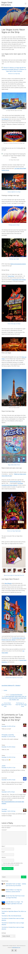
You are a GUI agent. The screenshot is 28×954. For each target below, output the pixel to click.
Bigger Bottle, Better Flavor (14, 464)
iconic (23, 696)
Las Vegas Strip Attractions (16, 694)
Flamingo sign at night (14, 259)
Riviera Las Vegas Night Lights (14, 531)
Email (3, 852)
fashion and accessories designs (18, 264)
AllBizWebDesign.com (16, 947)
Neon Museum (8, 583)
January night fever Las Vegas (14, 191)
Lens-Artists (20, 698)
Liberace (13, 639)
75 (4, 696)
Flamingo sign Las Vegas (14, 224)
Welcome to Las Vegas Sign (14, 73)
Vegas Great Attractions (6, 3)
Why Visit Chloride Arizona (14, 915)
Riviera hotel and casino (15, 481)
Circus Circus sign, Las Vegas (14, 323)
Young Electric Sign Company (19, 279)
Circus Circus (11, 276)
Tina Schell (4, 809)
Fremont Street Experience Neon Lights (14, 677)
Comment (4, 830)
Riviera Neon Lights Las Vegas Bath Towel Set (14, 575)
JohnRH (3, 765)
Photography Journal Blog (8, 734)
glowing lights (11, 696)
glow (7, 696)
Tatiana (5, 690)
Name (3, 846)
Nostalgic (14, 699)
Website (4, 857)
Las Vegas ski (5, 119)
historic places (18, 696)
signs (18, 699)
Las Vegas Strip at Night (12, 698)
